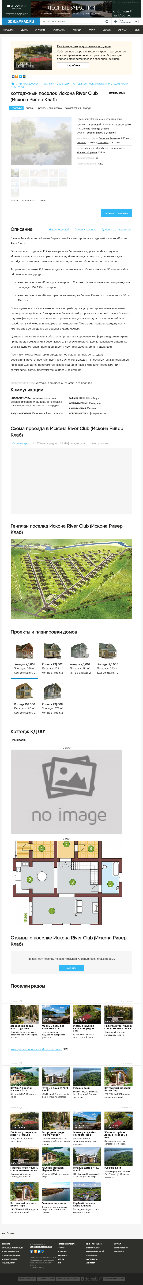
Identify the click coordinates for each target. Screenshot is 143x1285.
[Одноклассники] (17, 76)
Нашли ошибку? (59, 229)
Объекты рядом (47, 443)
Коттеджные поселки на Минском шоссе (36, 1049)
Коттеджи (62, 1252)
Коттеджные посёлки (67, 1244)
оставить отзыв (116, 93)
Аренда (61, 1259)
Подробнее (73, 65)
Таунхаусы (58, 30)
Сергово (81, 142)
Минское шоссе (28, 84)
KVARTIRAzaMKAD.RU (114, 1278)
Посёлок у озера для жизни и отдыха (84, 46)
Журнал (117, 1244)
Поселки (48, 84)
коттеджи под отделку (49, 383)
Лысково (103, 142)
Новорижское (117, 148)
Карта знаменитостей (95, 1252)
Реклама (14, 1001)
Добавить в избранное (116, 229)
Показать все (126, 1001)
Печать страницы (85, 229)
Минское (90, 148)
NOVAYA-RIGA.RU (27, 1278)
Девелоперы (91, 1255)
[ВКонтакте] (13, 76)
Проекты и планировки (49, 108)
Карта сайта (119, 1252)
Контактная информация (12, 1248)
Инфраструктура (74, 443)
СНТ (59, 1263)
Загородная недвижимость (41, 1247)
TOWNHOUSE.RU (46, 1278)
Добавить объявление (11, 1255)
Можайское (102, 148)
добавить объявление (116, 213)
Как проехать (99, 443)
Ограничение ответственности (43, 1257)
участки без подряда (78, 383)
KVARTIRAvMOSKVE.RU (68, 1278)
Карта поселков (93, 1248)
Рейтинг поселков (94, 1244)
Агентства (90, 1263)
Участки (61, 1248)
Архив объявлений (9, 1259)
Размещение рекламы (10, 1252)
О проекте (6, 1244)
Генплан (29, 108)
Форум (87, 108)
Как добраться (73, 108)
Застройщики (92, 1259)
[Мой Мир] (24, 76)
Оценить (71, 968)
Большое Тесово (108, 138)
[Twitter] (20, 76)
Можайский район (87, 152)
